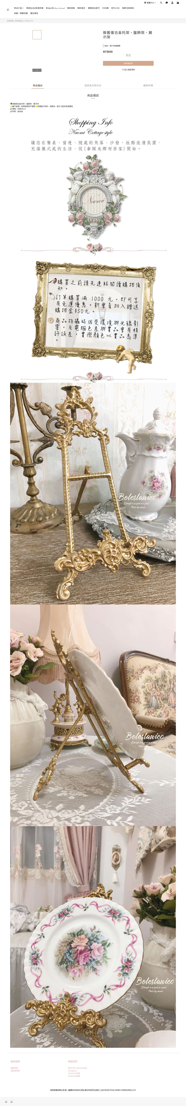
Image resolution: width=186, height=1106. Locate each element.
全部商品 (10, 21)
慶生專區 (34, 13)
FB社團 (105, 8)
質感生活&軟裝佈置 (35, 8)
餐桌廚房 (71, 8)
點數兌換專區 (128, 8)
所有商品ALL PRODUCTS (24, 21)
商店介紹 (18, 8)
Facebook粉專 (74, 1076)
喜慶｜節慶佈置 (21, 13)
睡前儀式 (81, 8)
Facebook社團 (74, 1073)
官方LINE (115, 8)
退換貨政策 (15, 1070)
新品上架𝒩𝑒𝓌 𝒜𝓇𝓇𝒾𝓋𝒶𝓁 (55, 8)
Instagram (72, 1070)
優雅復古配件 (94, 8)
